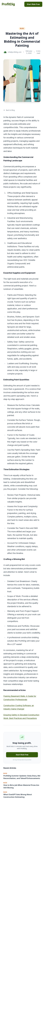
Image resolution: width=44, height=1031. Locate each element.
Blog (22, 28)
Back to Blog (10, 110)
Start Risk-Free (33, 4)
